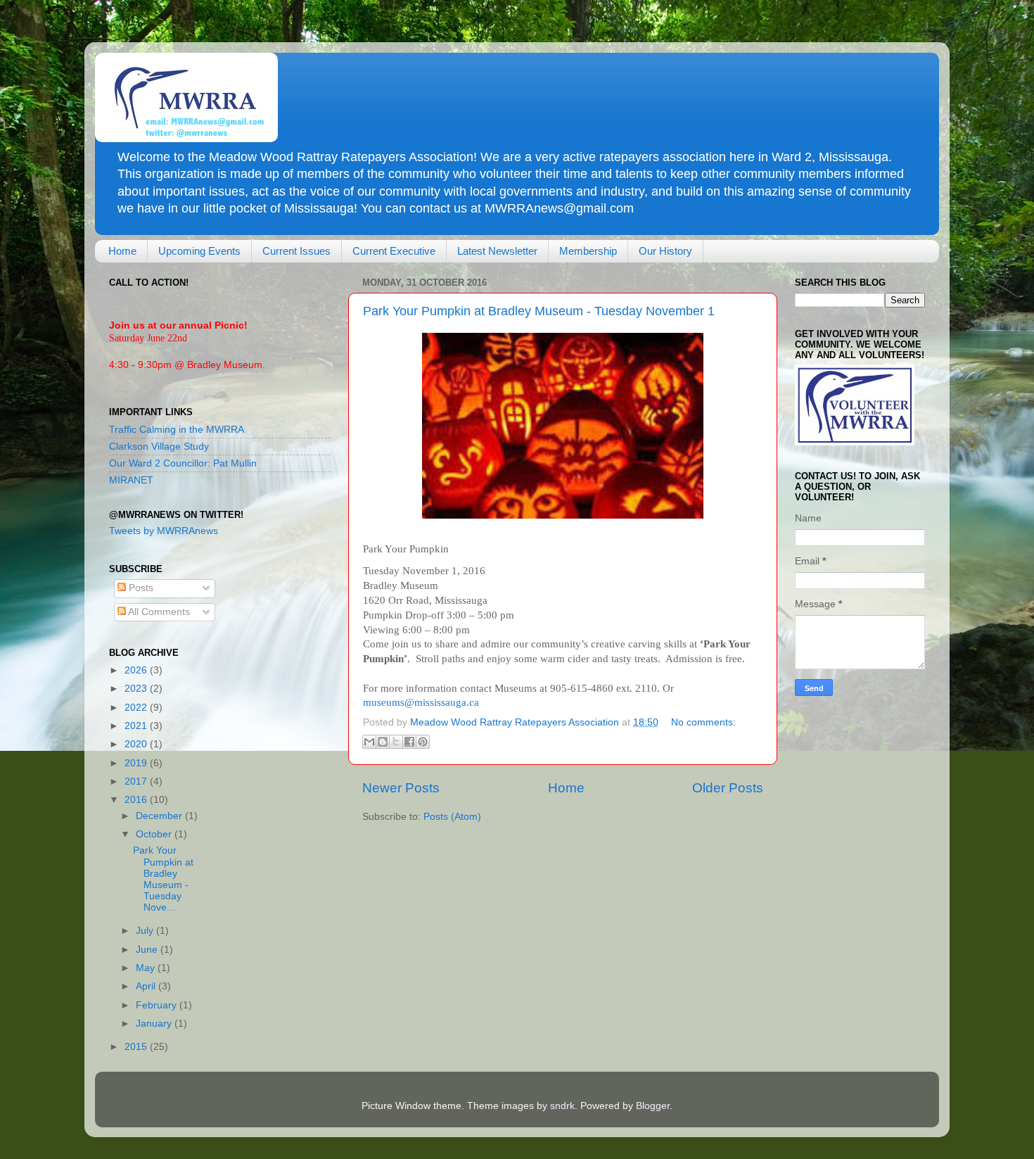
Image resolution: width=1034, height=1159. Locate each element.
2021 (137, 726)
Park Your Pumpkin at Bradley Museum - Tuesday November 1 (539, 311)
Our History (665, 251)
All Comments (158, 612)
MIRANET (131, 480)
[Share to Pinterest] (423, 742)
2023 (137, 688)
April (147, 986)
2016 (137, 799)
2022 (137, 707)
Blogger (653, 1106)
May (147, 968)
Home (122, 251)
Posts (139, 588)
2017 (137, 781)
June (148, 949)
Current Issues (296, 251)
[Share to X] (396, 742)
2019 (137, 763)
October (155, 834)
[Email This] (369, 742)
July (146, 930)
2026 (137, 670)
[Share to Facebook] (409, 742)
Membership (588, 251)
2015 (137, 1046)
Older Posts (727, 787)
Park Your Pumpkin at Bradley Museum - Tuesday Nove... (163, 879)
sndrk (562, 1106)
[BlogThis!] (383, 742)
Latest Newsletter (497, 251)
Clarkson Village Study (159, 446)
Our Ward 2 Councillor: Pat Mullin (183, 463)
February (157, 1005)
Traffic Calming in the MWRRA (176, 429)
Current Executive (393, 251)
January (155, 1023)
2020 (137, 744)
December (160, 816)
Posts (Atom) (452, 816)
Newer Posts (401, 787)
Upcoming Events (199, 251)
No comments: (703, 722)
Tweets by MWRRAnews (163, 531)
